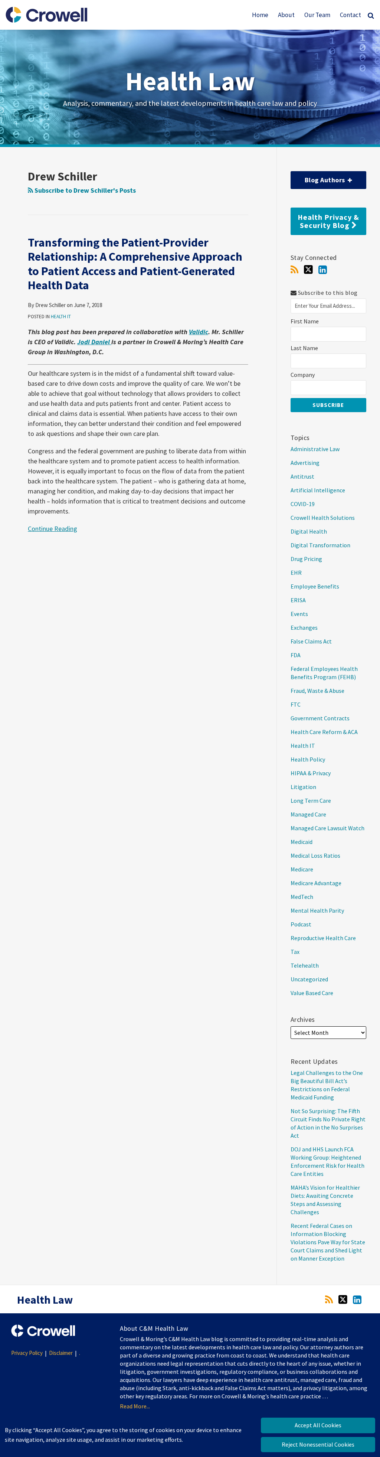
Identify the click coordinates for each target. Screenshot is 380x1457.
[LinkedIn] (322, 270)
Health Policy (308, 759)
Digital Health (309, 531)
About (286, 15)
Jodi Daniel (94, 342)
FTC (296, 704)
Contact (350, 15)
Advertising (305, 462)
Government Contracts (320, 718)
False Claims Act (311, 641)
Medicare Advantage (316, 883)
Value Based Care (312, 993)
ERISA (298, 600)
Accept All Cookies (318, 1425)
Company (303, 374)
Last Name (304, 348)
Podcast (301, 924)
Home (260, 15)
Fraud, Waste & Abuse (317, 690)
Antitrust (302, 476)
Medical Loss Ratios (315, 855)
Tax (295, 951)
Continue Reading (52, 528)
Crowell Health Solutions (323, 517)
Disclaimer (61, 1352)
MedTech (302, 896)
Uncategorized (309, 979)
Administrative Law (315, 449)
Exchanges (304, 627)
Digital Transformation (320, 545)
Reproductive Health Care (323, 938)
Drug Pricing (306, 559)
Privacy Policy (27, 1352)
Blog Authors (319, 177)
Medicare (302, 869)
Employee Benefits (315, 586)
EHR (296, 572)
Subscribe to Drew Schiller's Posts (84, 190)
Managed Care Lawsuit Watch (327, 828)
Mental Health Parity (317, 910)
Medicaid (301, 841)
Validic (198, 331)
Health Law (190, 81)
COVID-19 (303, 504)
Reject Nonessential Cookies (318, 1444)
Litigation (303, 787)
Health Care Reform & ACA (324, 732)
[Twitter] (308, 269)
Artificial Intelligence (318, 490)
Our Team (317, 15)
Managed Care (308, 814)
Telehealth (305, 965)
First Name (305, 321)
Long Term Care (311, 800)
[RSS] (294, 270)
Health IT (61, 316)
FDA (296, 655)
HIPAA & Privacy (311, 773)
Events (299, 613)
